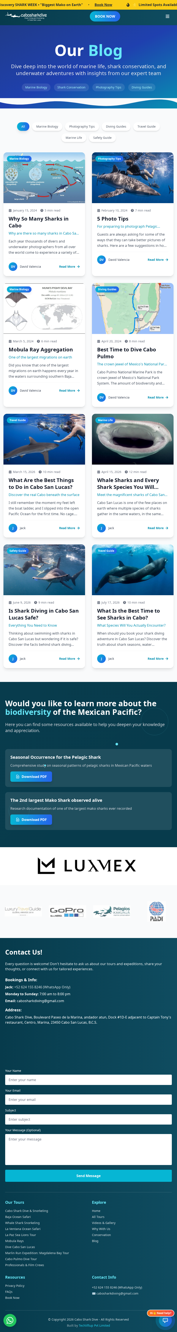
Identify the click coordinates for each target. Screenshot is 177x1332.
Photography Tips (82, 126)
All (23, 126)
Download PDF (34, 776)
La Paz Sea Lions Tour (20, 1235)
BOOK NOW (105, 16)
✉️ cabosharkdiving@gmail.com (115, 1293)
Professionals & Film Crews (24, 1265)
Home (96, 1211)
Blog (95, 1241)
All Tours (98, 1217)
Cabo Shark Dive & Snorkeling (26, 1211)
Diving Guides (116, 126)
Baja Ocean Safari (18, 1217)
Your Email (13, 1090)
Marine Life (74, 138)
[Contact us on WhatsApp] (9, 1320)
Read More (67, 266)
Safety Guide (102, 138)
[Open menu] (167, 16)
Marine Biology (47, 126)
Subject (10, 1110)
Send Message (88, 1175)
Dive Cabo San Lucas (20, 1247)
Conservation (101, 1235)
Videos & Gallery (103, 1223)
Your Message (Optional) (23, 1130)
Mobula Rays (14, 1241)
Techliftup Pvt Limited (94, 1325)
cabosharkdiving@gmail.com (40, 1000)
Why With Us (101, 1229)
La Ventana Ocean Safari (23, 1229)
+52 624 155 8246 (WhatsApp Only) (42, 987)
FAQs (9, 1292)
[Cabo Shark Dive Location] (88, 1045)
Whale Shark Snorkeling (22, 1223)
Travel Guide (146, 126)
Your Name (13, 1071)
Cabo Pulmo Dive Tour (21, 1259)
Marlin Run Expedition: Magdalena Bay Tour (37, 1253)
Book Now (70, 4)
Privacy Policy (14, 1286)
